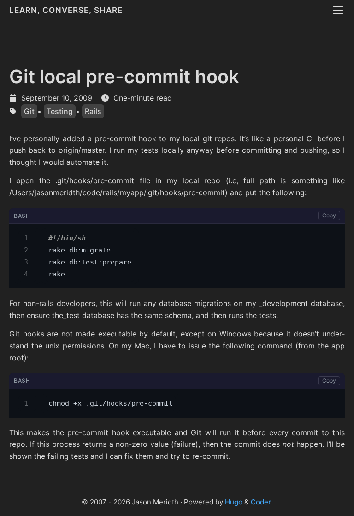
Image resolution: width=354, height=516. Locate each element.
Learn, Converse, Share (67, 10)
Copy (329, 215)
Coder (261, 502)
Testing (60, 111)
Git (29, 111)
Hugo (233, 502)
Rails (93, 111)
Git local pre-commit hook (124, 76)
